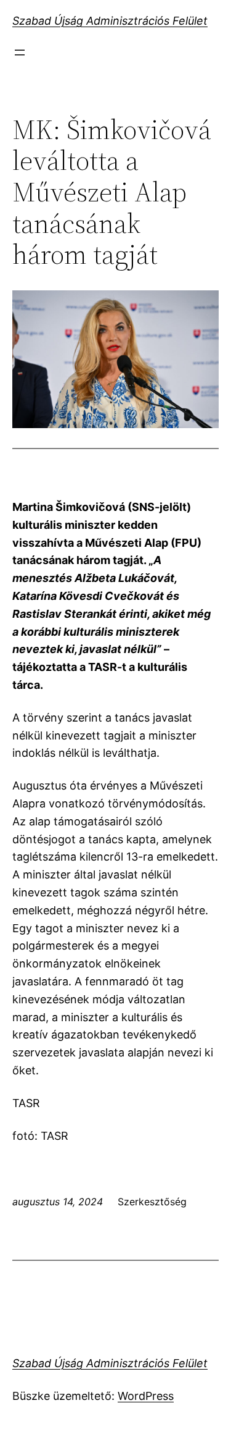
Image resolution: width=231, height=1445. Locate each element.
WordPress (146, 1395)
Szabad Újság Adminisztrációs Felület (110, 20)
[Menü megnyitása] (19, 52)
